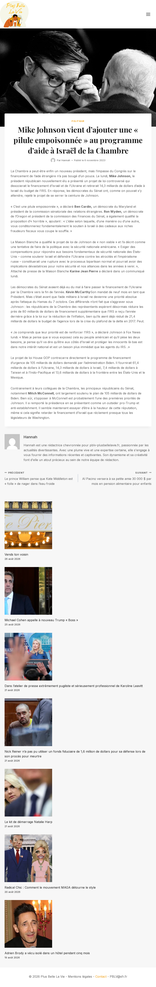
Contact (101, 976)
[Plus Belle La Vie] (14, 14)
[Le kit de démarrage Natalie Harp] (78, 792)
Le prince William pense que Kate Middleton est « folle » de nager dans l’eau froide (39, 478)
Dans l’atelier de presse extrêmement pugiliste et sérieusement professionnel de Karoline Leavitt (74, 686)
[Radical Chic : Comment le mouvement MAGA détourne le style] (78, 858)
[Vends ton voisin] (78, 525)
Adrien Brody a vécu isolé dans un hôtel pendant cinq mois (47, 953)
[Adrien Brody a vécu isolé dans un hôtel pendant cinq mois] (78, 924)
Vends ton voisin (16, 554)
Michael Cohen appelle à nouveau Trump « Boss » (41, 620)
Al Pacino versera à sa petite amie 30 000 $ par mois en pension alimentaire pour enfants (116, 478)
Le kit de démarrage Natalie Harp (28, 822)
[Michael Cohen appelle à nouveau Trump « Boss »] (78, 591)
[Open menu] (150, 14)
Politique (78, 121)
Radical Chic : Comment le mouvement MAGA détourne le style (50, 887)
